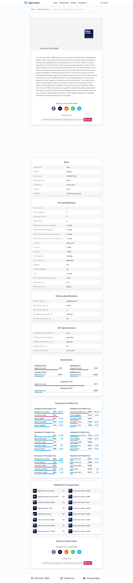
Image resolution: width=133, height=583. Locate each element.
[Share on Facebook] (54, 108)
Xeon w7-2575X (39, 449)
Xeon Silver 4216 (75, 459)
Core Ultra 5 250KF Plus (78, 412)
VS (63, 491)
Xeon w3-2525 (74, 449)
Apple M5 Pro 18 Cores (46, 491)
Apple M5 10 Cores (44, 514)
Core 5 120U (74, 469)
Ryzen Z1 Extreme (40, 422)
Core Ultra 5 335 (75, 425)
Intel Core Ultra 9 (43, 9)
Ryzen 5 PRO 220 (75, 462)
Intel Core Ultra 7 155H (81, 520)
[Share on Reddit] (66, 108)
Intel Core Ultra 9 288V (81, 491)
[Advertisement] (61, 32)
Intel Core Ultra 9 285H (46, 525)
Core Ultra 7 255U (76, 422)
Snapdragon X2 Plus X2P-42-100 (80, 435)
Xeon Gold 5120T (75, 472)
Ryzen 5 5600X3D (40, 425)
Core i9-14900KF (39, 462)
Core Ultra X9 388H (40, 469)
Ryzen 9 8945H (39, 418)
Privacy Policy (93, 578)
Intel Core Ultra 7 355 (81, 502)
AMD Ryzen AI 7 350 (45, 508)
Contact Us (69, 578)
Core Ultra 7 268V (40, 445)
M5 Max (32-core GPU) (41, 412)
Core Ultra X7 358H (40, 472)
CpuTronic (34, 2)
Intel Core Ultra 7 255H (46, 531)
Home (55, 3)
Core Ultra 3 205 (75, 445)
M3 (35, 435)
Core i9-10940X (75, 439)
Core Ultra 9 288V (40, 415)
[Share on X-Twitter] (60, 108)
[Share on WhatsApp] (73, 108)
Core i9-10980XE (75, 415)
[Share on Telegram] (79, 108)
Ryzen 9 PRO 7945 (40, 439)
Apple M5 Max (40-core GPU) (48, 497)
